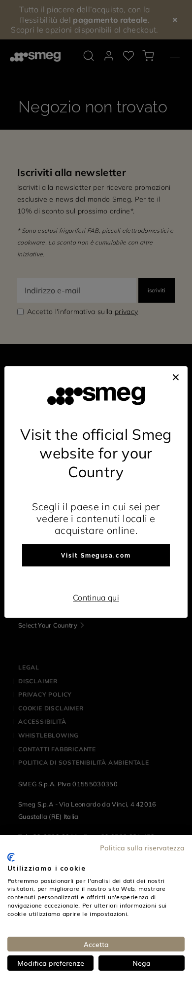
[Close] (176, 376)
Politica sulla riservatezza (142, 847)
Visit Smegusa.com (96, 555)
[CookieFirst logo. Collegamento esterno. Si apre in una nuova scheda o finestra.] (11, 857)
